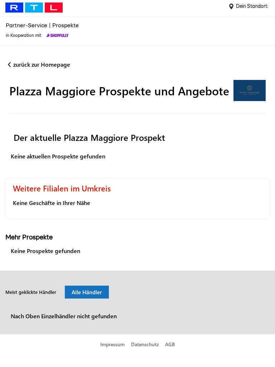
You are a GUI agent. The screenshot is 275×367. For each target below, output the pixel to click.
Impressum (112, 344)
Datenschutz (145, 344)
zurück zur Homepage (41, 64)
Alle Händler (87, 292)
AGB (170, 344)
